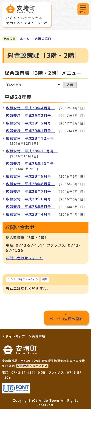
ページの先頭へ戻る (66, 319)
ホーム (25, 38)
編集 (44, 279)
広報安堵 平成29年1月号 (30, 130)
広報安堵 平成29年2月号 (30, 123)
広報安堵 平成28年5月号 (30, 206)
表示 (70, 84)
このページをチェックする (22, 279)
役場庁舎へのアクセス (32, 366)
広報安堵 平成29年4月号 (30, 108)
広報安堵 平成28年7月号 (30, 191)
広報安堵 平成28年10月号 (32, 163)
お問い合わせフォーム (24, 258)
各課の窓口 (43, 38)
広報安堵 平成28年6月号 (30, 199)
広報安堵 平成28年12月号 (32, 138)
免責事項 (38, 336)
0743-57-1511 (23, 372)
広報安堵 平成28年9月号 (30, 176)
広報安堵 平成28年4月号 (30, 214)
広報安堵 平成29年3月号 (30, 115)
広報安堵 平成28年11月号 (32, 151)
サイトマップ (15, 336)
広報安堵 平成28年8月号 (30, 184)
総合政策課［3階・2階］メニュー (43, 73)
